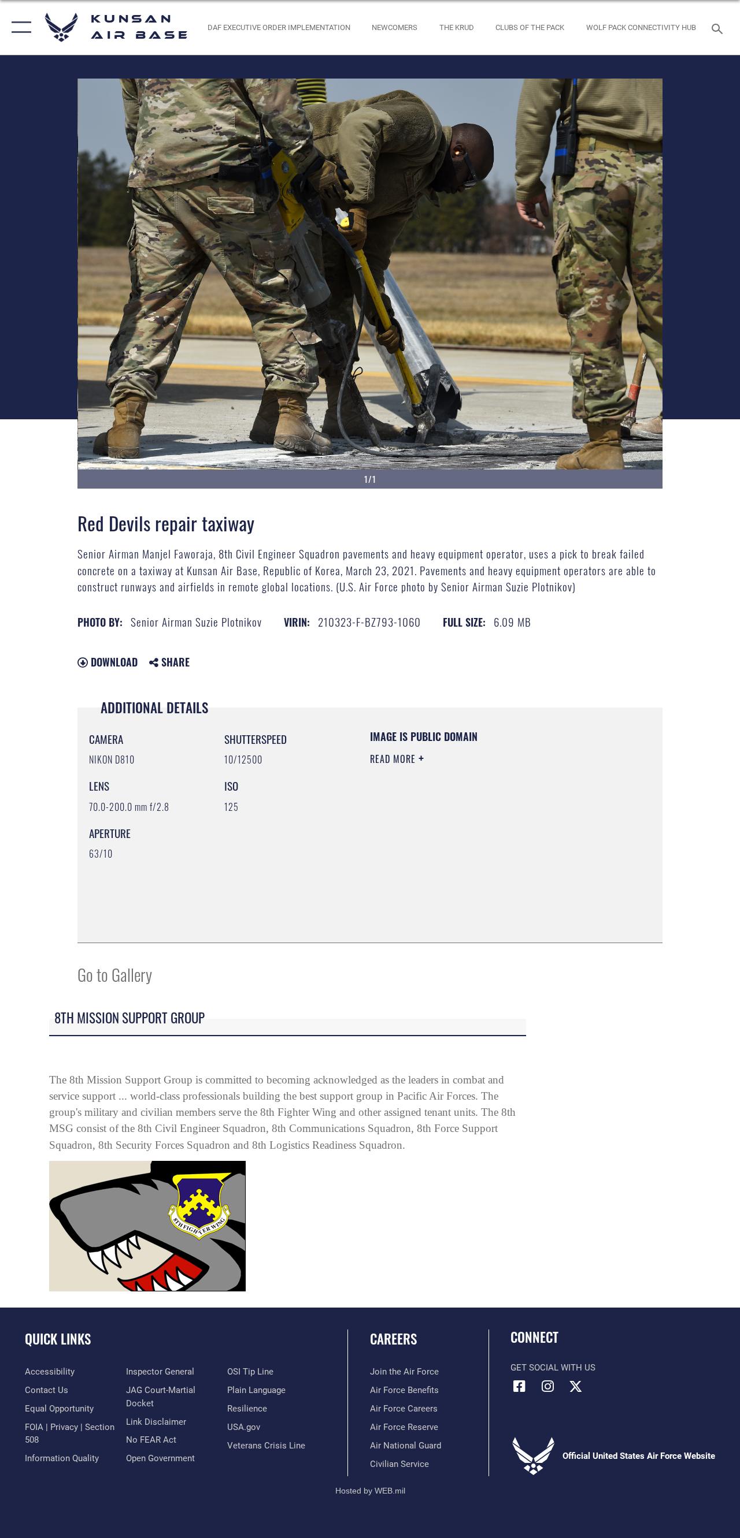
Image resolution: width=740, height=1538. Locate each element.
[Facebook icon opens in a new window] (519, 1386)
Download (113, 661)
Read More (394, 759)
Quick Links (58, 1339)
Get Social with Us (552, 1367)
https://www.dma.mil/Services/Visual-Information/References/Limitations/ (473, 856)
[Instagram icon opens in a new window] (547, 1386)
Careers (393, 1339)
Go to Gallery (114, 974)
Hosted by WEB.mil (370, 1490)
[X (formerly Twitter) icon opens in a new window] (575, 1386)
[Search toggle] (719, 27)
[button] (19, 27)
